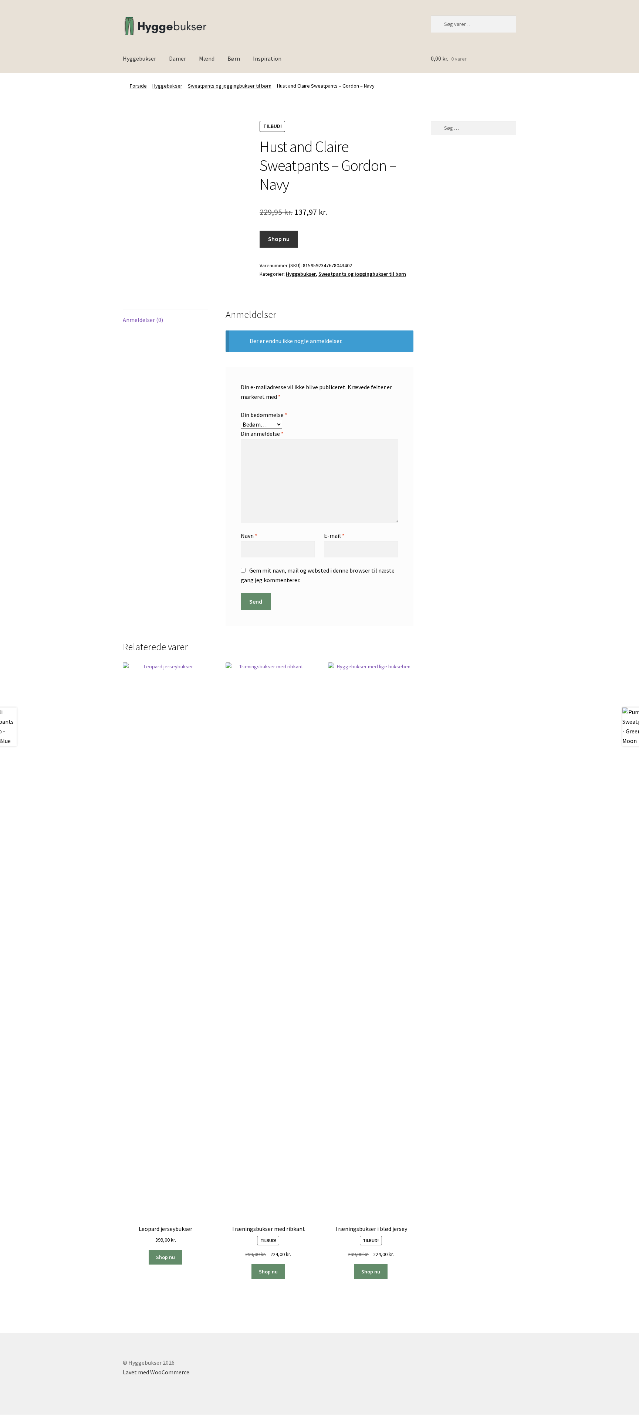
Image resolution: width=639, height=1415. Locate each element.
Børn (233, 58)
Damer (177, 58)
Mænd (206, 58)
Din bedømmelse (264, 414)
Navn (249, 535)
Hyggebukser (139, 58)
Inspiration (267, 58)
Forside (138, 85)
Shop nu (279, 238)
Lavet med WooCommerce (156, 1372)
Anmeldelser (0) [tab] (143, 319)
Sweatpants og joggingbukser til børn (229, 85)
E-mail (334, 535)
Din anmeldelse (262, 433)
